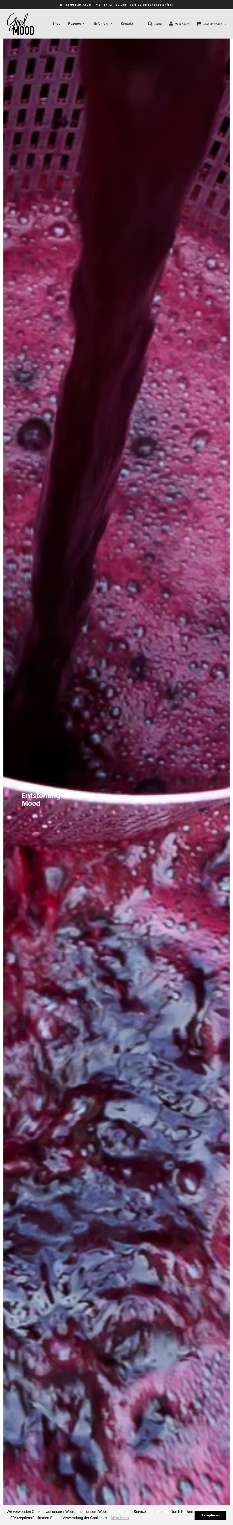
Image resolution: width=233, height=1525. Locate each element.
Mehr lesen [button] (120, 1518)
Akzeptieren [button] (210, 1515)
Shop (56, 23)
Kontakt (127, 23)
